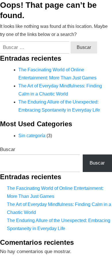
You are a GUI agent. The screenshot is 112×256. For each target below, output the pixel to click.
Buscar (7, 149)
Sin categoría (31, 135)
